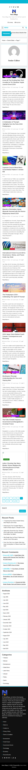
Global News (7, 163)
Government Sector (8, 745)
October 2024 (6, 629)
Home (4, 721)
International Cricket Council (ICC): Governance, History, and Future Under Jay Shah (14, 255)
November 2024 (7, 626)
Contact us (6, 728)
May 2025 (5, 606)
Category (6, 203)
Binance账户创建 (8, 555)
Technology (15, 76)
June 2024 (5, 642)
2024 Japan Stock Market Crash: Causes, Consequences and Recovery (13, 336)
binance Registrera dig (9, 563)
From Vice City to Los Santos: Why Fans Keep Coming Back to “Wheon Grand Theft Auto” (14, 544)
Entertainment (14, 203)
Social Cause (6, 741)
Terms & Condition (8, 734)
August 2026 (6, 593)
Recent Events (7, 754)
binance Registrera (8, 582)
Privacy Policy (6, 731)
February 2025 (7, 616)
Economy (5, 751)
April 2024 (5, 648)
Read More (5, 107)
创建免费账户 (7, 568)
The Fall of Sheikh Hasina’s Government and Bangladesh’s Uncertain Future (12, 422)
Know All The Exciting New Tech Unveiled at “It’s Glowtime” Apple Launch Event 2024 (13, 82)
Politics (22, 415)
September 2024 (7, 632)
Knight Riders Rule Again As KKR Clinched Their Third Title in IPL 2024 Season (13, 557)
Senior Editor (7, 87)
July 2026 (5, 597)
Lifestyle (5, 673)
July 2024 (5, 638)
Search (4, 508)
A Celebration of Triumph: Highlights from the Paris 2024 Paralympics (12, 124)
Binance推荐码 (7, 574)
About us (5, 725)
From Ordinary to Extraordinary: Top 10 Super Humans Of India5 (13, 576)
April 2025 (5, 609)
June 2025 (5, 603)
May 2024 (5, 645)
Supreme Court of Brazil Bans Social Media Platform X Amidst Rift (12, 170)
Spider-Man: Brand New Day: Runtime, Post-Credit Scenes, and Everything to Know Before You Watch (13, 532)
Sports (14, 118)
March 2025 (6, 613)
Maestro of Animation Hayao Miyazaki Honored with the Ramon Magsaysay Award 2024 (13, 211)
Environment (6, 738)
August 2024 (6, 635)
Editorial (5, 661)
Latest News (7, 76)
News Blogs (14, 14)
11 (14, 501)
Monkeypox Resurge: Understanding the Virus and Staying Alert (12, 378)
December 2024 (7, 622)
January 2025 (6, 619)
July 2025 (5, 600)
